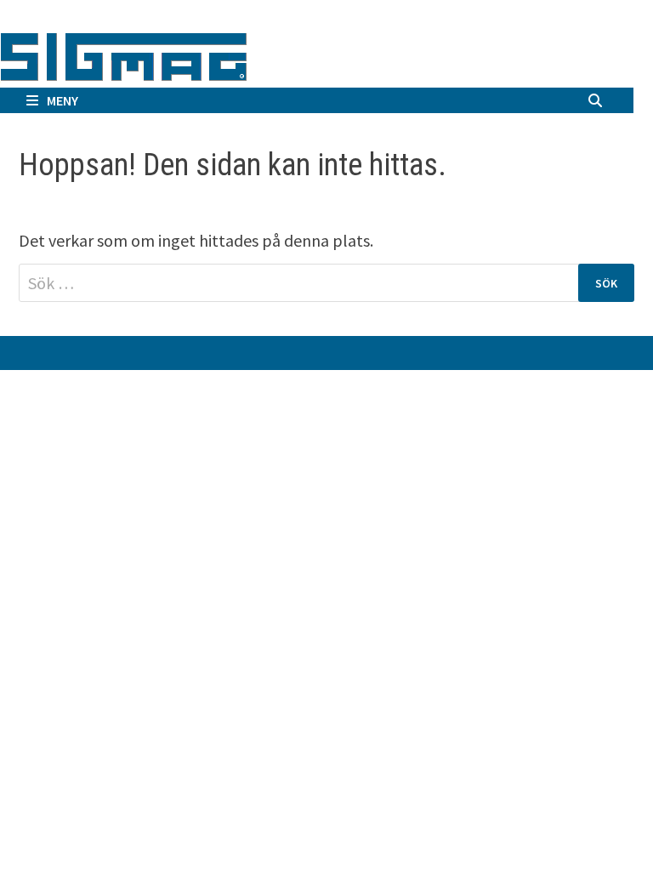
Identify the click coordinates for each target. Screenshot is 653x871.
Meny (62, 100)
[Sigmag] (123, 54)
